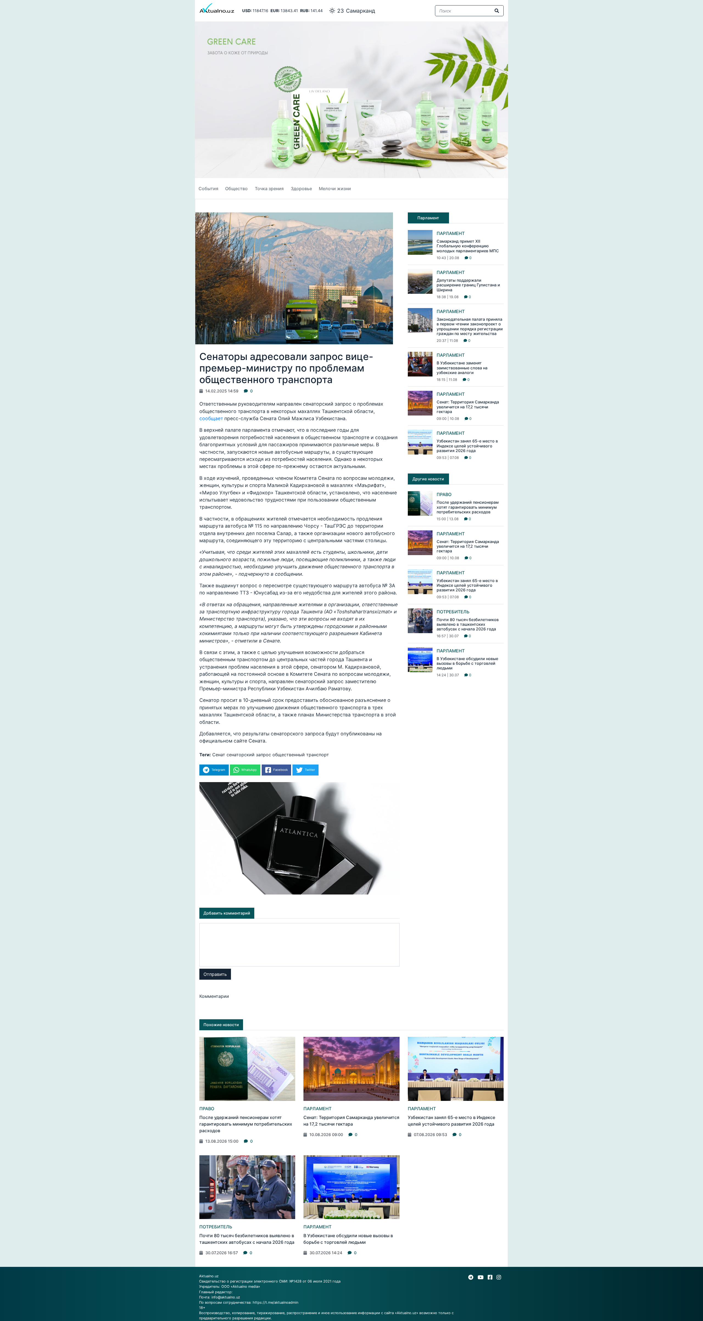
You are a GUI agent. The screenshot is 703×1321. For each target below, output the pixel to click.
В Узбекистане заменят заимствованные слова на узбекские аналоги (462, 368)
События (208, 188)
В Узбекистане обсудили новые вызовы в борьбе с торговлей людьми (467, 663)
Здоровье (301, 188)
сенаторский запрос (249, 754)
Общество (236, 188)
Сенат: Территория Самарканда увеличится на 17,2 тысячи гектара (468, 407)
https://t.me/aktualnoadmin (275, 1302)
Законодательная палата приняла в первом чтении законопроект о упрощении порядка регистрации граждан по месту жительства (470, 326)
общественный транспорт (300, 754)
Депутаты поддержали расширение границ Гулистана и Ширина (468, 285)
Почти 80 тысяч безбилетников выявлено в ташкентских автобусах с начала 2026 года (468, 624)
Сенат (218, 754)
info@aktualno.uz (225, 1297)
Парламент (451, 233)
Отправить (215, 974)
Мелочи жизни (335, 188)
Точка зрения (269, 188)
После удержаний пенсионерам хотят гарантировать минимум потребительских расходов (468, 507)
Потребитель (453, 611)
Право (444, 494)
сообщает (211, 418)
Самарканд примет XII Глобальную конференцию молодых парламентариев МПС (468, 246)
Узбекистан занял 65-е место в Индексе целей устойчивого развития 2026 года (467, 446)
